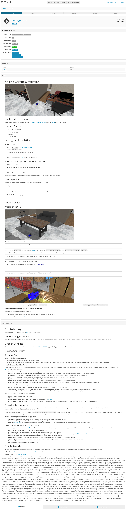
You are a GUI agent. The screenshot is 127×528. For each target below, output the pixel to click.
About (123, 2)
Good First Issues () (16, 54)
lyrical (74, 13)
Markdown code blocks (82, 434)
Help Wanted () (15, 52)
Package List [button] (51, 2)
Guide (6, 369)
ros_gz (53, 122)
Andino (33, 122)
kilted (53, 13)
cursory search (18, 422)
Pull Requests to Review (104, 507)
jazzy (32, 13)
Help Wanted (23, 506)
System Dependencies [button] (73, 2)
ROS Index (8, 2)
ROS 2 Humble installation (25, 147)
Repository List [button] (61, 2)
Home (4, 8)
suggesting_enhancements (29, 452)
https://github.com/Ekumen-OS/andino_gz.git (21, 34)
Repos (9, 8)
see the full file (22, 317)
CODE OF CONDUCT (42, 347)
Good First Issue (63, 507)
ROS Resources (112, 2)
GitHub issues (30, 428)
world (33, 250)
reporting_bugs (15, 452)
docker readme (32, 173)
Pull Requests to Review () (17, 57)
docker (50, 399)
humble (12, 13)
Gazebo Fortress (41, 122)
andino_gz (16, 20)
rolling (95, 13)
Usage (22, 157)
